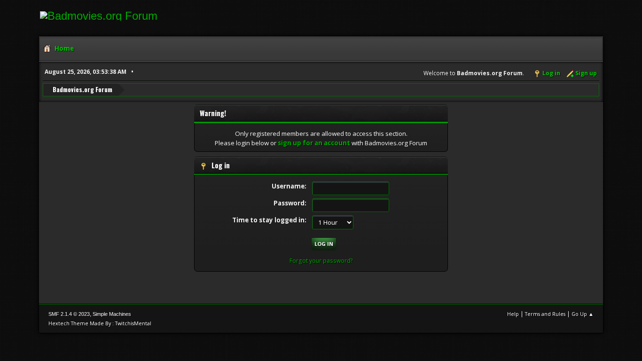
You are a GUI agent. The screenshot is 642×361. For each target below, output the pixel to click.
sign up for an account (314, 143)
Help (513, 313)
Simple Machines (112, 314)
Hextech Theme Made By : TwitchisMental (99, 323)
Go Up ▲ (583, 313)
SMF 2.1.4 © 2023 (69, 314)
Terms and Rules (545, 313)
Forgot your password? (321, 261)
